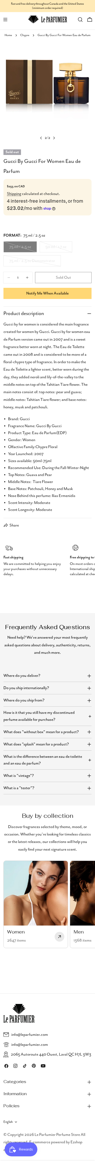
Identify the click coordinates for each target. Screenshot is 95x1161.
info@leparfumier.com (29, 1034)
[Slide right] (54, 138)
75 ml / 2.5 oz (23, 248)
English (8, 1122)
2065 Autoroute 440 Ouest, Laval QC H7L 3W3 (51, 1054)
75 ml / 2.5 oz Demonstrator (32, 262)
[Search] (80, 19)
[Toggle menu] (5, 19)
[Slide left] (41, 138)
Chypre (24, 35)
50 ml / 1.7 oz (58, 248)
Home (8, 35)
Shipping (14, 193)
